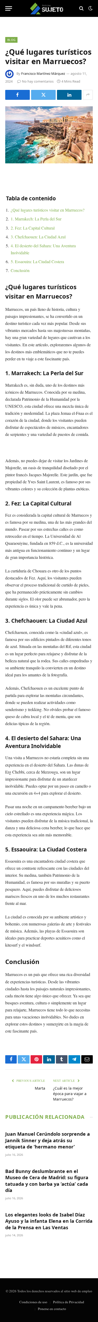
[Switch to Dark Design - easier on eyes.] (90, 8)
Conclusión (20, 270)
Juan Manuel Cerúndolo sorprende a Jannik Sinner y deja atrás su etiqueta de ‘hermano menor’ (47, 1140)
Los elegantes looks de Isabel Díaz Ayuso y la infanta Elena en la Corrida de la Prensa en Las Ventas (49, 1221)
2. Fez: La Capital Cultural (33, 228)
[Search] (81, 8)
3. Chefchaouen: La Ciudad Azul (38, 236)
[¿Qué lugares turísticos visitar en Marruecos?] (49, 134)
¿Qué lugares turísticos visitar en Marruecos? (47, 210)
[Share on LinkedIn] (69, 95)
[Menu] (8, 8)
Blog (11, 40)
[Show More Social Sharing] (88, 95)
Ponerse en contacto (52, 1308)
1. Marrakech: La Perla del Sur (36, 218)
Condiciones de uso (33, 1302)
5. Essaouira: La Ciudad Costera (37, 261)
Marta (40, 1088)
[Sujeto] (49, 8)
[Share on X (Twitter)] (43, 95)
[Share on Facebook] (17, 95)
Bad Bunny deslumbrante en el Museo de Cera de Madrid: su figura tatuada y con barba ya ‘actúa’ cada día (46, 1180)
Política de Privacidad (68, 1302)
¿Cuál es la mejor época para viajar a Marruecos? (70, 1094)
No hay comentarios (38, 81)
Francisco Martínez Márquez (43, 73)
